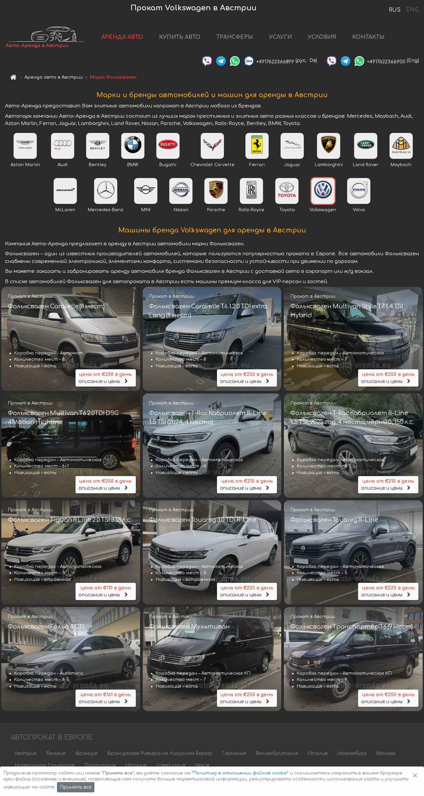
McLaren (65, 210)
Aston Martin (25, 164)
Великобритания (277, 753)
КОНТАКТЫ (368, 37)
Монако (386, 753)
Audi (63, 164)
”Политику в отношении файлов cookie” (240, 773)
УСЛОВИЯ (322, 37)
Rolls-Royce (251, 210)
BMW (132, 164)
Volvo (359, 210)
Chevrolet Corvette (212, 164)
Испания (136, 765)
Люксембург (352, 753)
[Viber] (207, 60)
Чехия (202, 765)
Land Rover (366, 164)
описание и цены (105, 378)
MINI (145, 210)
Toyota (287, 210)
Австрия (25, 753)
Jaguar (292, 164)
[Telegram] (221, 60)
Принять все (75, 787)
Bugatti (167, 164)
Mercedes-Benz (105, 210)
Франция (86, 753)
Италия (318, 753)
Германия (234, 753)
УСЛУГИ (280, 37)
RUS (394, 10)
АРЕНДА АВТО (122, 37)
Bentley (97, 164)
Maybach (401, 164)
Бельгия (56, 753)
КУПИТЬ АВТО (179, 37)
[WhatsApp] (235, 60)
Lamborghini (329, 164)
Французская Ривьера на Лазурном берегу (159, 753)
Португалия (100, 765)
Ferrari (257, 164)
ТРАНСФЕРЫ (234, 37)
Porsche (216, 210)
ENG (412, 10)
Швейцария (170, 765)
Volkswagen (322, 210)
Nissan (181, 210)
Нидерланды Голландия (45, 765)
